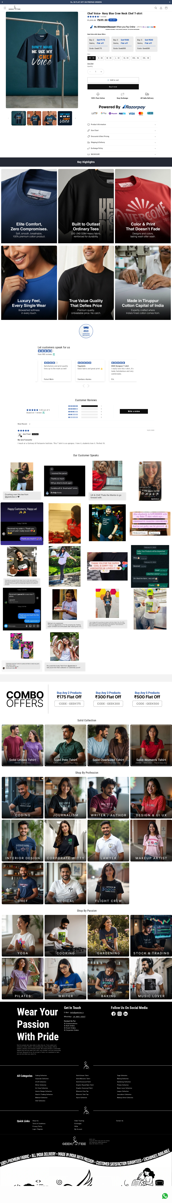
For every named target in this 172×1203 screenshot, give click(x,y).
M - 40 (109, 58)
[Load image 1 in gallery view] (19, 118)
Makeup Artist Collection (125, 1097)
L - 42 (117, 58)
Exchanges (78, 1123)
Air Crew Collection (41, 1088)
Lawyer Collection (123, 1091)
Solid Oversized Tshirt (83, 1082)
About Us (35, 1121)
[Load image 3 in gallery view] (49, 118)
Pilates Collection (123, 1085)
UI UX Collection (40, 1082)
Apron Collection (81, 1097)
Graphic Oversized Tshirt (84, 1088)
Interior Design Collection (43, 1091)
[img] (87, 351)
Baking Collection (123, 1078)
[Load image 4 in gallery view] (65, 118)
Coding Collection (41, 1075)
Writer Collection (40, 1085)
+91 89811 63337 (79, 1016)
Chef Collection (40, 1101)
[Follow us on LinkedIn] (125, 1013)
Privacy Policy (37, 1126)
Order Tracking (79, 1121)
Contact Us (119, 1121)
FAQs (76, 1126)
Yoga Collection (122, 1075)
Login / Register (38, 1129)
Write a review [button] (134, 411)
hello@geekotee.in (77, 1012)
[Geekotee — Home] (74, 1141)
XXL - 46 (135, 58)
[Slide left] (8, 118)
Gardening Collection (124, 1082)
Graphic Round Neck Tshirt (85, 1085)
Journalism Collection (124, 1094)
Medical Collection (41, 1097)
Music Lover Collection (124, 1088)
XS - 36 (91, 58)
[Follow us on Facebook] (113, 1013)
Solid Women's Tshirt (83, 1078)
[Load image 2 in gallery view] (34, 118)
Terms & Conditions (39, 1123)
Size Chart (90, 63)
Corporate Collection (42, 1078)
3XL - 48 (146, 58)
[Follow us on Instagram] (119, 1013)
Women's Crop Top (82, 1091)
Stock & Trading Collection (44, 1094)
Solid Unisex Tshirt (82, 1075)
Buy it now (113, 87)
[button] (4, 8)
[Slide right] (75, 118)
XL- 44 (126, 58)
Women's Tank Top (82, 1094)
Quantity (90, 66)
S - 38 (100, 58)
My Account (78, 1129)
